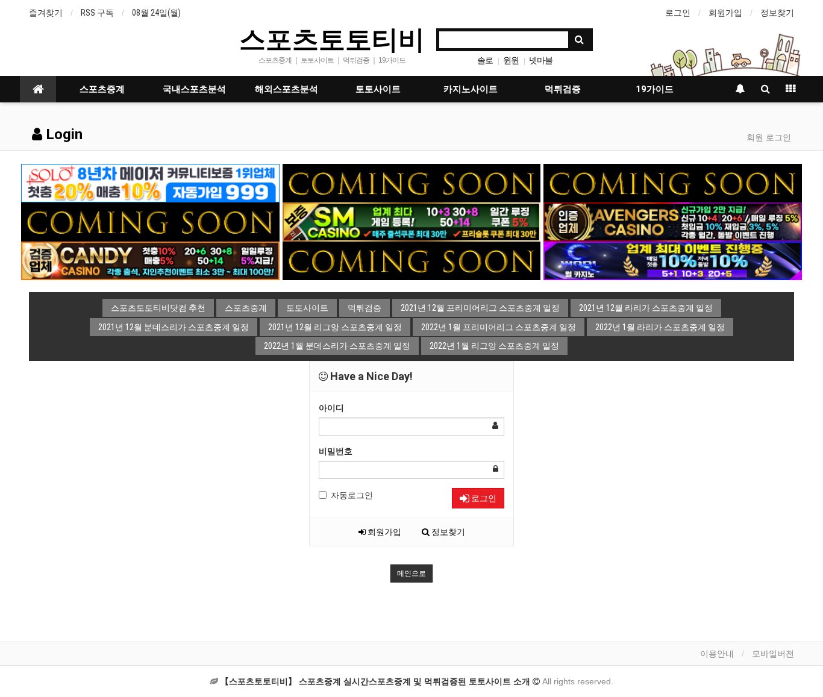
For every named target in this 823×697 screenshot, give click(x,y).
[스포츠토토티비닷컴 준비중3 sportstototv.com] (412, 260)
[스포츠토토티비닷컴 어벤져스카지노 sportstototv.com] (672, 221)
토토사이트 (378, 89)
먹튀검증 (563, 89)
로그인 (677, 12)
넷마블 (540, 60)
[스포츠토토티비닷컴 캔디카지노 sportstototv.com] (150, 260)
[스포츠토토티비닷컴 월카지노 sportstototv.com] (672, 260)
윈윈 (511, 60)
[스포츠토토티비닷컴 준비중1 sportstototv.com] (412, 182)
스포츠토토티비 (332, 38)
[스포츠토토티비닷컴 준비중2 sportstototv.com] (672, 182)
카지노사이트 (470, 89)
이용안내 (717, 653)
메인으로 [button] (411, 573)
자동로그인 (352, 495)
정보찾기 (777, 12)
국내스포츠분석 (194, 89)
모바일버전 (773, 653)
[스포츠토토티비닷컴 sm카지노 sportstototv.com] (412, 221)
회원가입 (725, 12)
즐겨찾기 (46, 12)
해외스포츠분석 (286, 89)
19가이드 (655, 89)
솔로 (485, 60)
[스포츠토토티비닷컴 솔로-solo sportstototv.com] (150, 182)
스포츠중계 (102, 89)
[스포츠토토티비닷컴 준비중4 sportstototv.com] (150, 221)
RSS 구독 (97, 12)
